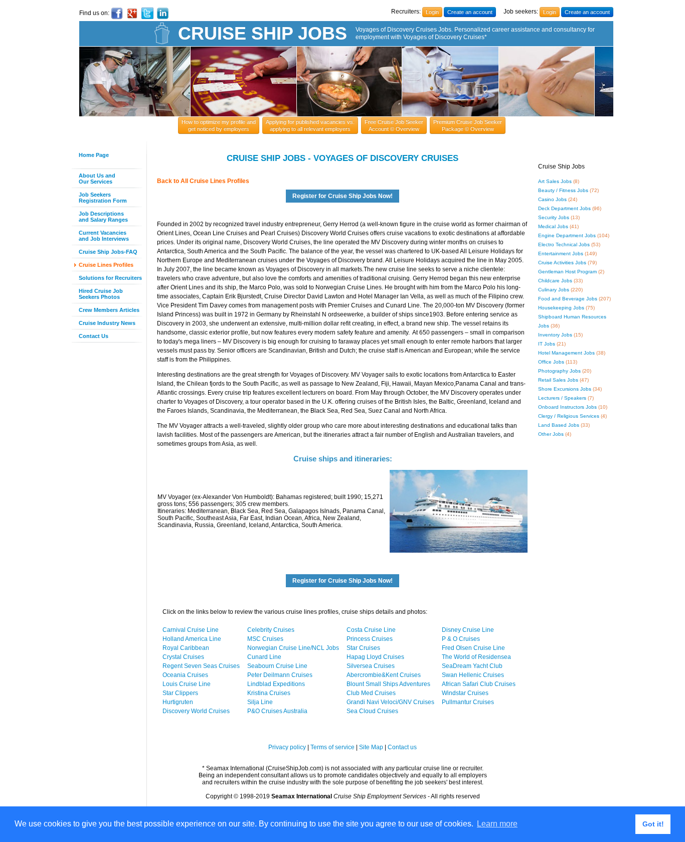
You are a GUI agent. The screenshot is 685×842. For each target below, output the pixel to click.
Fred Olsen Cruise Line (473, 647)
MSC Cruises (265, 638)
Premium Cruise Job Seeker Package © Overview (467, 125)
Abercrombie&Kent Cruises (384, 675)
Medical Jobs (553, 226)
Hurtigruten (177, 702)
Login (432, 12)
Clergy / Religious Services (568, 416)
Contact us (402, 747)
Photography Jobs (559, 371)
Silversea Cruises (371, 665)
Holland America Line (191, 638)
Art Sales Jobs (555, 181)
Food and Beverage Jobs (567, 298)
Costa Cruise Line (371, 629)
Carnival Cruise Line (190, 629)
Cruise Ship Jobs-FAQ (108, 252)
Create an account (469, 12)
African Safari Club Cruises (479, 684)
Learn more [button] (497, 823)
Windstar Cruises (465, 693)
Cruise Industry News (107, 323)
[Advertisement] (102, 501)
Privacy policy (287, 747)
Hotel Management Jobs (566, 353)
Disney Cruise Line (468, 629)
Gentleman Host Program (567, 271)
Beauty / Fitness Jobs (563, 190)
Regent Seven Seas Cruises (201, 665)
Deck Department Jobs (564, 208)
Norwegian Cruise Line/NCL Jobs (293, 647)
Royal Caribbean (185, 647)
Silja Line (260, 702)
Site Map (371, 747)
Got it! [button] (653, 824)
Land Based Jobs (558, 425)
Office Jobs (551, 362)
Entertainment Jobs (560, 253)
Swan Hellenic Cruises (473, 675)
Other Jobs (551, 434)
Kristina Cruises (268, 693)
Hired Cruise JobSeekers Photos (101, 294)
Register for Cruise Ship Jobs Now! (342, 196)
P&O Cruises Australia (277, 711)
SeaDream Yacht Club (472, 665)
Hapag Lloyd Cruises (375, 656)
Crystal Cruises (183, 656)
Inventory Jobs (555, 335)
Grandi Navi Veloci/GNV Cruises (390, 702)
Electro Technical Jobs (564, 244)
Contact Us (93, 336)
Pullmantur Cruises (468, 702)
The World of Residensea (476, 656)
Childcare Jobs (555, 280)
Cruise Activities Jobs (562, 262)
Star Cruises (363, 647)
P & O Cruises (461, 638)
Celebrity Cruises (270, 629)
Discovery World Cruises (196, 711)
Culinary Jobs (553, 289)
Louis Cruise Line (186, 684)
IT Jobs (546, 344)
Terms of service (332, 747)
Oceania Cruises (185, 675)
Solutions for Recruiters (110, 278)
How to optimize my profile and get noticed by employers (219, 125)
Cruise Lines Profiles (106, 265)
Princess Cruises (370, 638)
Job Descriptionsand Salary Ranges (103, 217)
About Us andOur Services (97, 179)
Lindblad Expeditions (276, 684)
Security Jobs (553, 217)
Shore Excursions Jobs (564, 389)
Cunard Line (264, 656)
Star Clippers (180, 693)
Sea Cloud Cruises (372, 711)
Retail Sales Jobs (558, 380)
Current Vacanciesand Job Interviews (104, 236)
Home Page (94, 155)
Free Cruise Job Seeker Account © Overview (394, 125)
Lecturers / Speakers (562, 398)
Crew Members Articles (109, 310)
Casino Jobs (552, 199)
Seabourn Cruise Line (277, 665)
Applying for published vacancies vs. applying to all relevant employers (310, 125)
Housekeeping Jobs (561, 307)
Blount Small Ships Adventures (388, 684)
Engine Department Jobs (567, 235)
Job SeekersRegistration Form (103, 198)
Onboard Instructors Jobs (567, 407)
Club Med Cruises (371, 693)
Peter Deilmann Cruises (279, 675)
